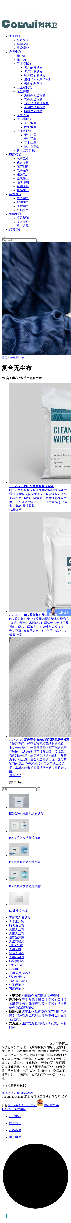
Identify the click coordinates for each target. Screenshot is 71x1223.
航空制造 (23, 166)
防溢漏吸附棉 (26, 150)
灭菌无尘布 (16, 929)
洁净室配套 (31, 146)
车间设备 (23, 44)
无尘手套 (30, 138)
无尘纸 (21, 59)
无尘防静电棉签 (34, 107)
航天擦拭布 (16, 925)
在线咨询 (8, 1092)
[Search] (3, 237)
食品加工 (23, 190)
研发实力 (23, 206)
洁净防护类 (24, 131)
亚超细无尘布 (18, 976)
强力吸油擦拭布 (34, 75)
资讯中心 (15, 214)
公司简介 (23, 40)
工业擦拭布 (24, 63)
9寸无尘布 (16, 965)
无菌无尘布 (16, 933)
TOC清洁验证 (18, 980)
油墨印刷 (23, 182)
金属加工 (23, 178)
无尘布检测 (16, 941)
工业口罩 (30, 142)
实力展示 (15, 194)
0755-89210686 (23, 1092)
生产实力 (23, 198)
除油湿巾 (30, 127)
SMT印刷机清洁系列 (38, 79)
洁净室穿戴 (16, 937)
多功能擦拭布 (33, 67)
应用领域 (15, 154)
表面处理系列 (33, 83)
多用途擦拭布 (33, 71)
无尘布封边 (16, 957)
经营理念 (23, 48)
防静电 (13, 969)
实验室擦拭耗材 (19, 973)
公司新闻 (23, 217)
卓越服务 (23, 210)
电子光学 (23, 170)
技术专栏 (23, 221)
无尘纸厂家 (16, 921)
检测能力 (23, 202)
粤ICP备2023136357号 (22, 1105)
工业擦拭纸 (24, 87)
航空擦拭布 (16, 961)
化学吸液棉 (16, 984)
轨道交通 (23, 162)
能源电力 (23, 174)
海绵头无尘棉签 (34, 95)
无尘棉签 (23, 91)
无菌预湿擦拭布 (19, 917)
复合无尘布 (16, 357)
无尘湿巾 (30, 123)
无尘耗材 (15, 949)
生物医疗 (23, 186)
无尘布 (21, 55)
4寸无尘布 (16, 945)
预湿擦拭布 (24, 119)
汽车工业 (23, 158)
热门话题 (23, 225)
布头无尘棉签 (33, 99)
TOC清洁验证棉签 (36, 103)
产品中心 (15, 51)
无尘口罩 (30, 134)
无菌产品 (23, 115)
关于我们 (15, 36)
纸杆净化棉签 (33, 111)
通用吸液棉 (16, 988)
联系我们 (15, 229)
